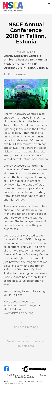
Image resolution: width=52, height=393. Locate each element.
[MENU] (49, 3)
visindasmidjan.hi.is (16, 383)
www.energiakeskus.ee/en (21, 305)
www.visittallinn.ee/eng (19, 313)
